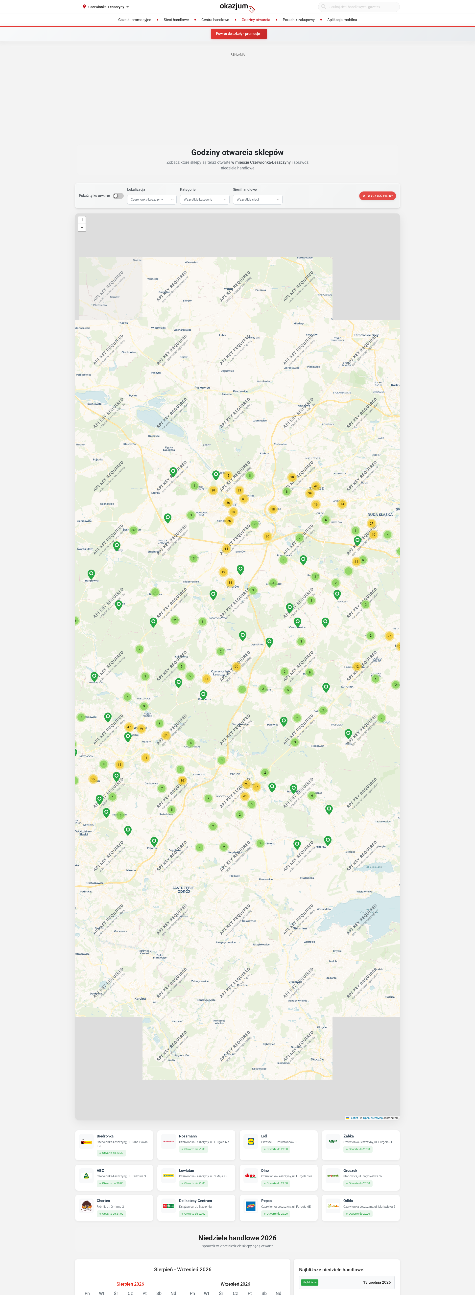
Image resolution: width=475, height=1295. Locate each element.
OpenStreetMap (373, 1118)
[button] (236, 667)
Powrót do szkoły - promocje (238, 34)
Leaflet (353, 1118)
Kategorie (188, 189)
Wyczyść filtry (380, 196)
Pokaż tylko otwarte (94, 196)
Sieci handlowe (245, 189)
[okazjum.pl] (237, 8)
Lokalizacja (136, 189)
